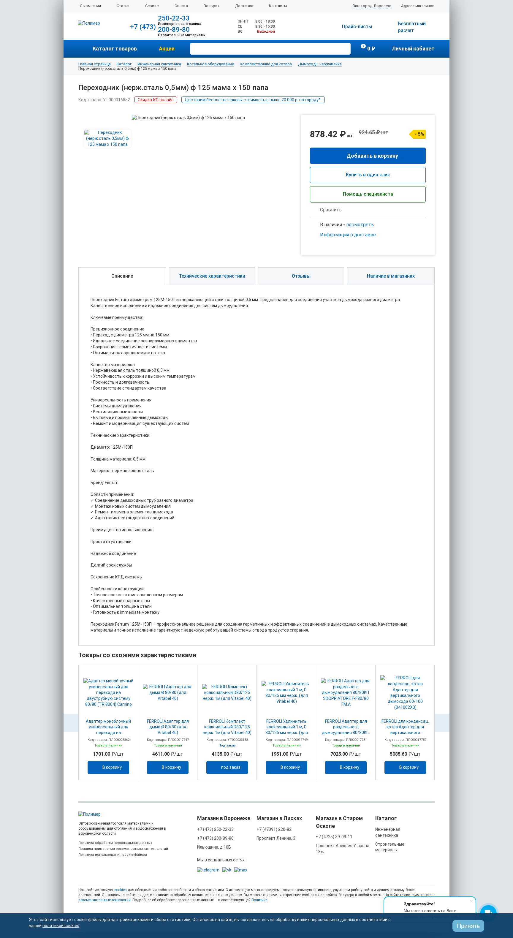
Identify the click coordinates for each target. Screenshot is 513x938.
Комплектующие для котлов (266, 64)
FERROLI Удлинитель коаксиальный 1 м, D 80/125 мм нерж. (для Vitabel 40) (286, 727)
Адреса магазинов (418, 6)
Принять (468, 926)
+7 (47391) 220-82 (274, 829)
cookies (120, 890)
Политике (259, 900)
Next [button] (442, 723)
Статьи (123, 6)
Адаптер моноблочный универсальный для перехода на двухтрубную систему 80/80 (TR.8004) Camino (108, 727)
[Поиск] (345, 48)
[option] (108, 722)
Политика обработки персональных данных (115, 843)
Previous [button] (71, 723)
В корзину (112, 767)
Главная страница (94, 64)
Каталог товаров (115, 48)
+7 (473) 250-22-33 (215, 829)
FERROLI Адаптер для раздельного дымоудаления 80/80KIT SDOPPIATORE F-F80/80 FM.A (346, 727)
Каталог (124, 64)
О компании (90, 6)
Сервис (152, 6)
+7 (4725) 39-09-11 (334, 836)
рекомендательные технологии (104, 900)
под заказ (230, 767)
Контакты (278, 6)
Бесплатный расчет (412, 27)
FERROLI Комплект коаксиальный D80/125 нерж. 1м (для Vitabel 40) (227, 727)
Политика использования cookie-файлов (112, 855)
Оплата (181, 6)
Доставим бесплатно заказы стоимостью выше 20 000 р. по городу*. (253, 99)
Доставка (244, 6)
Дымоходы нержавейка (320, 64)
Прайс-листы (357, 26)
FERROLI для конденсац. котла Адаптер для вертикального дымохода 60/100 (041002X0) (405, 727)
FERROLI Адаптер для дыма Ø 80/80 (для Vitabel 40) (168, 727)
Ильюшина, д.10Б (214, 847)
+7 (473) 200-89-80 (215, 838)
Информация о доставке (348, 235)
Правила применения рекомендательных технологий (123, 849)
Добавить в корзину (372, 156)
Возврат (211, 6)
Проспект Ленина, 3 (275, 838)
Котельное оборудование (210, 64)
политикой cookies (60, 925)
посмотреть (360, 224)
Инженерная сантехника (159, 64)
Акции (167, 48)
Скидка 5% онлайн (156, 99)
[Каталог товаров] (85, 48)
